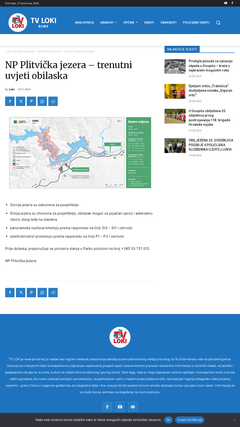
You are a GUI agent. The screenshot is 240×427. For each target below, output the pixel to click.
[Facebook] (232, 3)
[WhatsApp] (42, 101)
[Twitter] (20, 101)
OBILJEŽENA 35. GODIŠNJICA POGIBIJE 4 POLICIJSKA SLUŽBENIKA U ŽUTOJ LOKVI (211, 144)
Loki (12, 89)
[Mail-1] (133, 406)
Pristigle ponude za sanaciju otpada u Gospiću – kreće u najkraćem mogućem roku (210, 65)
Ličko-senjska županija (20, 51)
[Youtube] (225, 3)
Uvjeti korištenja (189, 420)
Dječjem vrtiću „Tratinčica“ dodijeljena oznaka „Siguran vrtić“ (210, 90)
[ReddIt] (53, 101)
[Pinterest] (31, 101)
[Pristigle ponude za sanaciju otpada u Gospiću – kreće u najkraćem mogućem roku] (175, 66)
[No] (234, 420)
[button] (218, 22)
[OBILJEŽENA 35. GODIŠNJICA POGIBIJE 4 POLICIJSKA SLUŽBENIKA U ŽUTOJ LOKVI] (175, 145)
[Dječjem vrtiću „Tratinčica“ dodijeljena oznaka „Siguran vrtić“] (175, 91)
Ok (168, 420)
